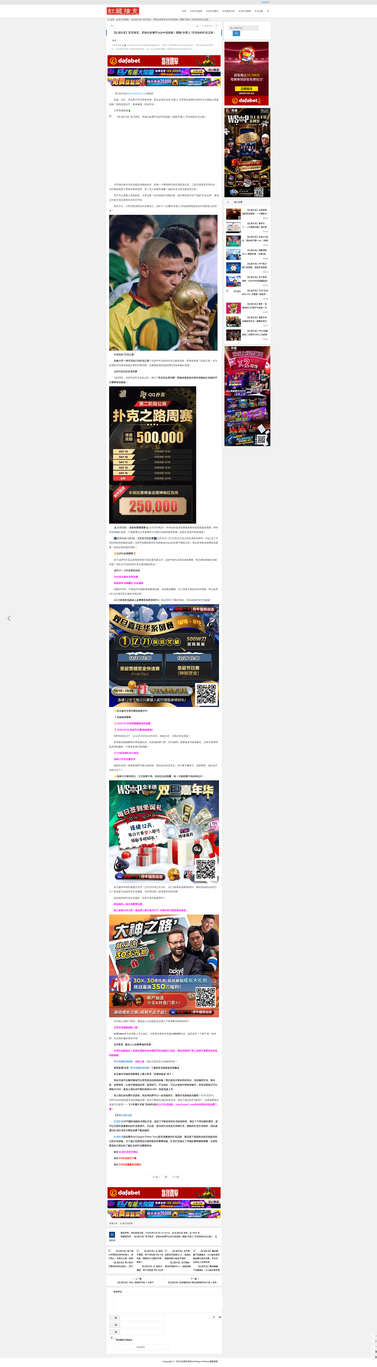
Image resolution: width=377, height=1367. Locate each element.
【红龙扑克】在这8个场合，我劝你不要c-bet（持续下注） (255, 240)
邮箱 (115, 1326)
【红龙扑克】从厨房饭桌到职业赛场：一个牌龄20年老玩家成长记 (254, 213)
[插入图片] (217, 1317)
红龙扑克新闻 (196, 11)
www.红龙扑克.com (136, 93)
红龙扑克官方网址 (128, 1152)
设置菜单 (265, 2)
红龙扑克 (118, 1137)
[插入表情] (211, 1317)
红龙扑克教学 (212, 11)
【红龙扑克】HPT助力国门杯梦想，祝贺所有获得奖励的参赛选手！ (254, 267)
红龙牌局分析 (228, 11)
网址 (114, 1333)
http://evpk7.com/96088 (189, 1104)
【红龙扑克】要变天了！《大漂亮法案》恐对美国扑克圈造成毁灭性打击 (254, 227)
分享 (177, 1177)
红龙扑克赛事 (245, 11)
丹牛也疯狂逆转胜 (139, 1068)
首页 (184, 11)
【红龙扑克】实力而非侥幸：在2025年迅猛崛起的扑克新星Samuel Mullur (254, 281)
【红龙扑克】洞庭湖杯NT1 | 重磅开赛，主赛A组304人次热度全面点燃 (254, 254)
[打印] (197, 26)
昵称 (115, 1319)
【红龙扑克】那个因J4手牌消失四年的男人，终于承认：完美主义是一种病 (120, 1266)
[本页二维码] (373, 1357)
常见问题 (259, 11)
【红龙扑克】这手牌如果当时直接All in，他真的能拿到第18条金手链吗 (178, 1266)
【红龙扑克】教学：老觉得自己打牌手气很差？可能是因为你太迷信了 (254, 308)
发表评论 (208, 26)
